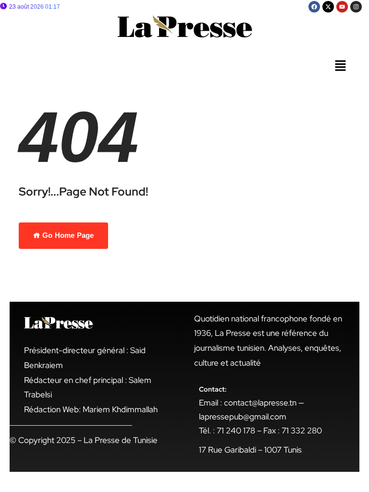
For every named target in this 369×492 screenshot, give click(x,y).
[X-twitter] (328, 6)
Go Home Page (67, 235)
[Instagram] (356, 6)
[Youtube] (342, 6)
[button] (340, 66)
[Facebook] (314, 6)
